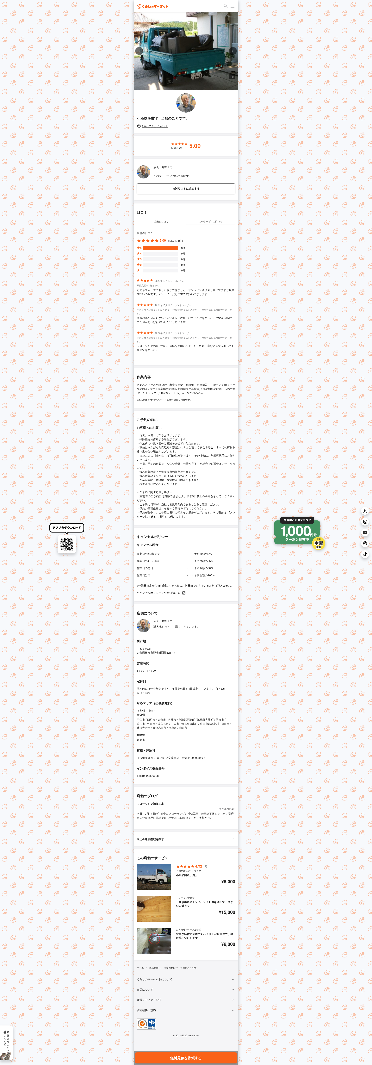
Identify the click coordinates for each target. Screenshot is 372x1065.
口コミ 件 (177, 147)
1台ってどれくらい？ (155, 126)
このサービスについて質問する (172, 176)
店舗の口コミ (161, 221)
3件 (183, 248)
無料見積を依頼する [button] (186, 1057)
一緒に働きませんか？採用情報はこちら (6, 1040)
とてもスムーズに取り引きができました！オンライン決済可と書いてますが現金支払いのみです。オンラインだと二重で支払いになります (185, 292)
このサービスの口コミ (210, 221)
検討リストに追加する (186, 188)
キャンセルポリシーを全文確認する (158, 593)
